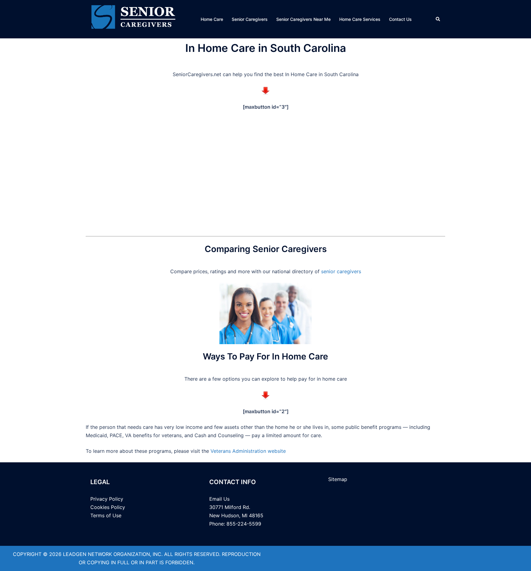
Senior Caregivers (250, 19)
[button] (438, 19)
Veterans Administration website (248, 451)
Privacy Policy (106, 499)
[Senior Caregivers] (133, 19)
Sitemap (337, 479)
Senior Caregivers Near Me (303, 19)
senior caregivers (341, 271)
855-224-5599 (243, 524)
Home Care (212, 19)
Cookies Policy (107, 507)
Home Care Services (359, 19)
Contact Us (400, 19)
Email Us (219, 499)
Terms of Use (105, 515)
